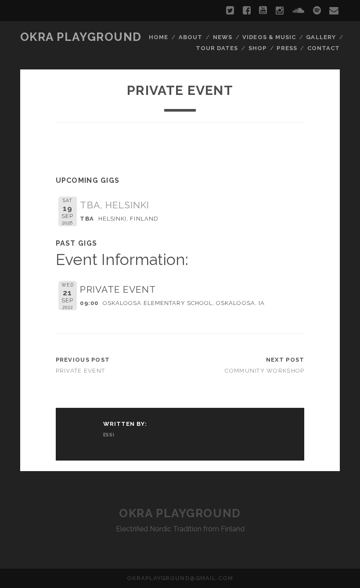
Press (287, 48)
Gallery (320, 37)
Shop (257, 48)
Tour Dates (217, 48)
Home (158, 37)
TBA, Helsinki (114, 205)
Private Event (80, 370)
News (222, 37)
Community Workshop (264, 370)
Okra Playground (81, 37)
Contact (323, 48)
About (190, 37)
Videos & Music (269, 37)
